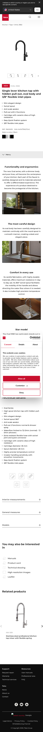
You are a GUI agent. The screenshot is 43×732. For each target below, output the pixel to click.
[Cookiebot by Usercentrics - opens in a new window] (30, 337)
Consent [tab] (7, 344)
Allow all (21, 379)
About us (5, 693)
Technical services (9, 679)
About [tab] (35, 344)
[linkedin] (26, 704)
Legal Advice (7, 721)
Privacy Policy (20, 721)
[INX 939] (21, 615)
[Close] (39, 2)
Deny (21, 392)
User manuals (27, 673)
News (4, 690)
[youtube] (21, 704)
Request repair (8, 673)
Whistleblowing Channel (21, 724)
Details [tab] (21, 344)
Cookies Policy (32, 721)
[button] (18, 9)
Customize (20, 386)
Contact (5, 697)
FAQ (23, 679)
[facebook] (16, 704)
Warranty (5, 676)
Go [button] (37, 10)
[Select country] (34, 17)
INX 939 (9, 632)
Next (38, 76)
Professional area (28, 676)
